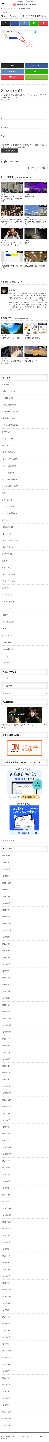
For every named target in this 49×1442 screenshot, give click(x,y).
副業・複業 (8, 452)
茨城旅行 (7, 527)
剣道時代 (7, 398)
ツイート (5, 678)
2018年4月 (6, 1262)
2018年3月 (6, 1269)
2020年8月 (6, 1113)
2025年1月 (6, 876)
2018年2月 (6, 1276)
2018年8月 (6, 1235)
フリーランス (10, 459)
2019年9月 (6, 1161)
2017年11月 (7, 1296)
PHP (5, 628)
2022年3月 (6, 1005)
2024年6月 (6, 903)
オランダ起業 (9, 479)
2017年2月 (6, 1337)
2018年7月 (6, 1242)
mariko (12, 290)
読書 (5, 588)
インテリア (8, 574)
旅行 (5, 520)
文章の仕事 (9, 405)
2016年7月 (6, 1371)
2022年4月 (6, 998)
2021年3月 (6, 1073)
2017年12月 (7, 1290)
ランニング (8, 581)
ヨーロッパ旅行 (10, 540)
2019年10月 (7, 1154)
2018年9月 (6, 1228)
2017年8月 (6, 1310)
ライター (7, 438)
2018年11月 (7, 1215)
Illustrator (7, 649)
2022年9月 (6, 971)
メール (4, 127)
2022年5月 (6, 991)
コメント (5, 100)
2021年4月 (6, 1066)
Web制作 (7, 594)
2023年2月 (6, 957)
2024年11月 (7, 883)
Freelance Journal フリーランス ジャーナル (24, 1436)
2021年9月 (6, 1039)
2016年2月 (6, 1398)
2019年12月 (7, 1147)
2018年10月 (7, 1222)
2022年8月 (6, 978)
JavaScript (8, 601)
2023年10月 (7, 930)
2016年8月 (6, 1364)
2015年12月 (7, 1412)
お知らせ (7, 384)
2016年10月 (7, 1357)
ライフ (6, 567)
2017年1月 (6, 1344)
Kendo (6, 662)
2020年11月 (7, 1100)
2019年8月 (6, 1167)
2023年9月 (6, 937)
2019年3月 (6, 1201)
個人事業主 (9, 466)
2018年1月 (6, 1283)
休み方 (6, 445)
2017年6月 (6, 1317)
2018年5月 (6, 1256)
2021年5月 (6, 1059)
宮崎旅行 (7, 547)
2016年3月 (6, 1391)
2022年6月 (6, 984)
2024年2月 (6, 910)
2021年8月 (6, 1045)
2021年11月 (7, 1025)
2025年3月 (6, 869)
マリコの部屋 (9, 513)
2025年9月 (6, 862)
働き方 (6, 432)
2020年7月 (6, 1120)
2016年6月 (6, 1378)
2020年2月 (6, 1134)
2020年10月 (7, 1106)
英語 (5, 493)
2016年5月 (6, 1384)
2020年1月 (6, 1140)
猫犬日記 (7, 500)
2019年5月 (6, 1188)
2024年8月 (6, 896)
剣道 (5, 561)
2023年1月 (6, 964)
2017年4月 (6, 1330)
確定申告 (7, 554)
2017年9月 (6, 1303)
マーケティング (10, 411)
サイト (3, 136)
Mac (5, 655)
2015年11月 (7, 1418)
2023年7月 (6, 950)
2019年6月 (6, 1181)
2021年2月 (6, 1079)
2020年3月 (6, 1127)
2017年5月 (6, 1323)
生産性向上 (8, 418)
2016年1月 (6, 1405)
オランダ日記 (10, 425)
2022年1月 (6, 1011)
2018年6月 (6, 1249)
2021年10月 (7, 1032)
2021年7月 (6, 1052)
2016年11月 (7, 1351)
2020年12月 (7, 1093)
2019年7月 (6, 1174)
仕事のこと (8, 391)
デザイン (7, 635)
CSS (5, 615)
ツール (6, 608)
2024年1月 (6, 917)
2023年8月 (6, 944)
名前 (3, 118)
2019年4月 (6, 1195)
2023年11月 (7, 923)
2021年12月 (7, 1018)
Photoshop (8, 642)
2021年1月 (6, 1086)
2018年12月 (7, 1208)
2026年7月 (6, 855)
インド (6, 533)
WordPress (8, 622)
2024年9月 (6, 889)
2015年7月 (6, 1425)
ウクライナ (8, 506)
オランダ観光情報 (11, 486)
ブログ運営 (8, 472)
